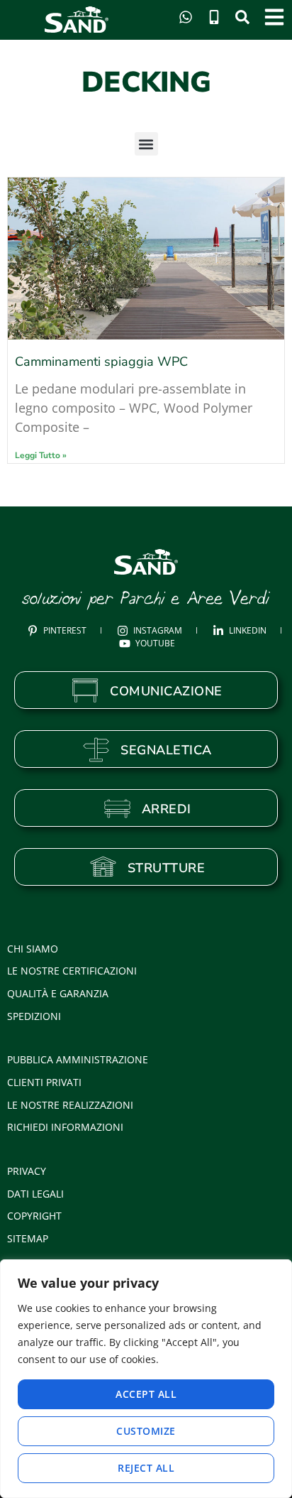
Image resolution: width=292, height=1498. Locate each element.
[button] (146, 144)
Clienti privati (44, 1082)
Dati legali (35, 1193)
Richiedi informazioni (65, 1127)
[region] (146, 1378)
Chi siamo (32, 948)
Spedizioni (34, 1016)
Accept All (146, 1394)
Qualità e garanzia (57, 993)
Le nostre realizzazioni (70, 1105)
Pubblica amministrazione (77, 1059)
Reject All (146, 1468)
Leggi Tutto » (41, 455)
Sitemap (27, 1238)
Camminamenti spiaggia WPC (101, 361)
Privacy (26, 1171)
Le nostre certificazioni (72, 970)
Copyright (34, 1215)
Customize (146, 1431)
